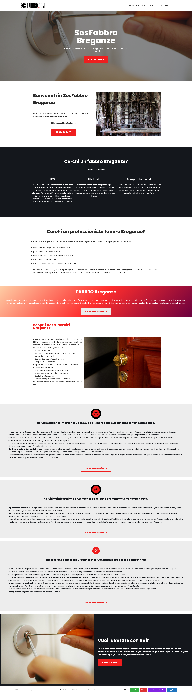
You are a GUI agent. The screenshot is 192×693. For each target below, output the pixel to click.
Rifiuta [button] (143, 690)
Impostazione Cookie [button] (156, 690)
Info (137, 5)
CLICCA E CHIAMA (96, 59)
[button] (171, 5)
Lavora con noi (148, 5)
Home (131, 5)
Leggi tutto (172, 690)
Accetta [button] (134, 690)
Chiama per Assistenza (96, 311)
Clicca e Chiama (163, 5)
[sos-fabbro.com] (33, 5)
